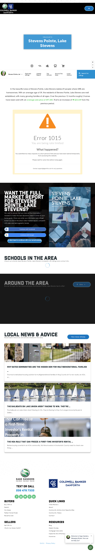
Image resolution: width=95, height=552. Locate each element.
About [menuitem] (51, 507)
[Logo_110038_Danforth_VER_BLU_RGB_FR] (8, 8)
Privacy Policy (50, 543)
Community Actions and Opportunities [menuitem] (61, 510)
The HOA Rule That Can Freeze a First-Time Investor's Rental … (40, 442)
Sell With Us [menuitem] (8, 525)
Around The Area (59, 74)
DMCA (42, 543)
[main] (47, 230)
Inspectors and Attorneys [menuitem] (57, 533)
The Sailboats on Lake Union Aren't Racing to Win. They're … (38, 406)
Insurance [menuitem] (52, 536)
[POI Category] (32, 66)
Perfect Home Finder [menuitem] (11, 513)
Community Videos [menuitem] (55, 513)
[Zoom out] (92, 64)
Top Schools (49, 74)
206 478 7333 (25, 490)
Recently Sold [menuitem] (8, 515)
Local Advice (69, 74)
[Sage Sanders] (3, 73)
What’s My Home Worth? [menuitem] (12, 528)
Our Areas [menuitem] (7, 510)
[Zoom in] (92, 62)
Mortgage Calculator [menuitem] (56, 531)
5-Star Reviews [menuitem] (53, 504)
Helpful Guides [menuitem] (54, 528)
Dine (81, 284)
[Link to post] (47, 352)
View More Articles (78, 337)
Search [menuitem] (6, 507)
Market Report (39, 74)
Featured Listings (28, 74)
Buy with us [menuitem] (8, 504)
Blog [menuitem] (50, 525)
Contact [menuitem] (51, 515)
